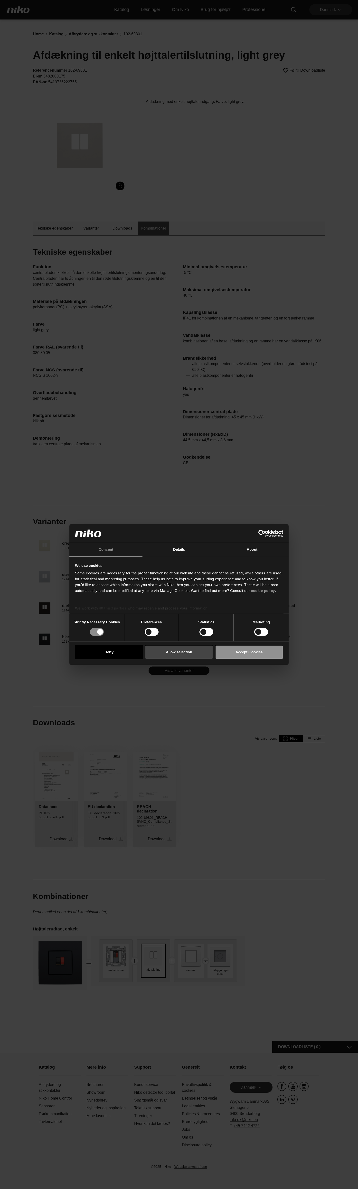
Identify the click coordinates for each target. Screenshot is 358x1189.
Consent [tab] (106, 549)
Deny (108, 652)
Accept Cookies (249, 652)
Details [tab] (179, 549)
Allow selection (179, 652)
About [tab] (252, 549)
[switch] (152, 632)
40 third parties (112, 608)
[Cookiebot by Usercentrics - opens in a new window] (262, 533)
